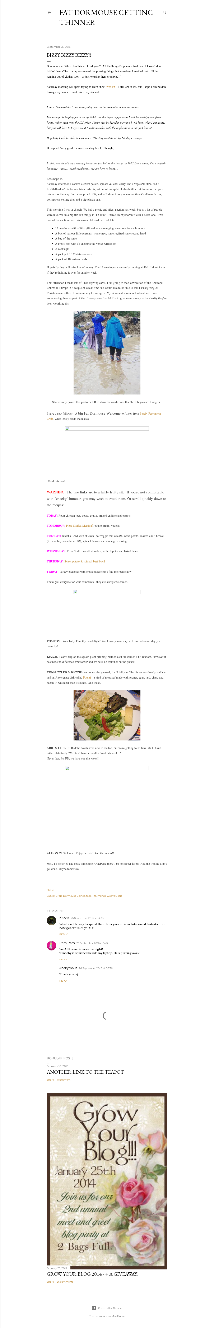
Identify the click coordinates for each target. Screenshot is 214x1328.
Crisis (59, 895)
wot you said (114, 895)
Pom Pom (67, 943)
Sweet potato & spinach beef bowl (84, 561)
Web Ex (111, 87)
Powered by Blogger (110, 1308)
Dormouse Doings (74, 895)
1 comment (63, 1079)
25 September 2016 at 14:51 (92, 943)
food (89, 895)
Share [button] (50, 889)
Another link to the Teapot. (86, 1072)
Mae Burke (118, 1316)
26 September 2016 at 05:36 (95, 968)
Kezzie (64, 918)
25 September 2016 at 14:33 (87, 917)
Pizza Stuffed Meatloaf (79, 526)
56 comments (65, 1281)
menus (101, 895)
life (94, 895)
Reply (63, 934)
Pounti (87, 677)
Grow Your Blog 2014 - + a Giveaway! (93, 1274)
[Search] (164, 12)
